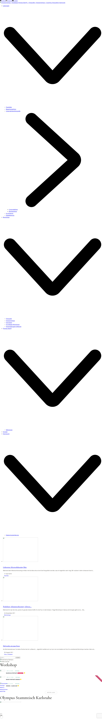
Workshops (7, 615)
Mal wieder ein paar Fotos (11, 646)
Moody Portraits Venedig (13, 679)
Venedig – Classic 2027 (11, 686)
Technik (6, 575)
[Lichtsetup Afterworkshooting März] (20, 561)
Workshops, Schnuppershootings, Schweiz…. (17, 607)
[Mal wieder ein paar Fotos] (20, 640)
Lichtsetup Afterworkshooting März (15, 567)
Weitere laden (51, 692)
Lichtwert (10, 654)
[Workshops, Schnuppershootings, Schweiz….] (20, 601)
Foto (5, 654)
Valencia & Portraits (11, 673)
